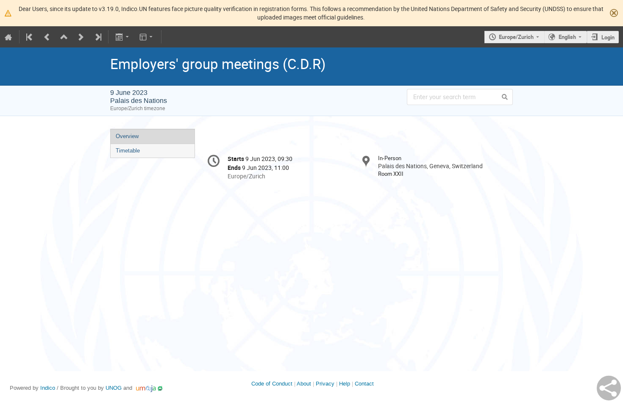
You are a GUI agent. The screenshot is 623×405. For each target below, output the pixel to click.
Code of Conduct (271, 383)
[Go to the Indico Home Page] (8, 36)
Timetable (128, 150)
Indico (47, 387)
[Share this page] (609, 388)
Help (344, 383)
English (567, 37)
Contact (364, 383)
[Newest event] (97, 36)
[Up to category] (64, 36)
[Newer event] (80, 36)
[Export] (123, 36)
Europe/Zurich (516, 37)
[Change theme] (147, 36)
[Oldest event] (30, 36)
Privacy (325, 383)
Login (608, 37)
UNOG (114, 387)
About (304, 383)
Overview (127, 136)
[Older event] (47, 36)
